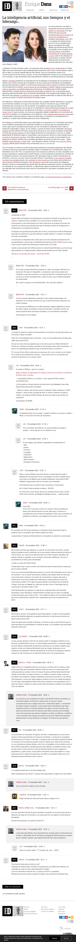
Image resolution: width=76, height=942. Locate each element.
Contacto (53, 10)
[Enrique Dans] (12, 6)
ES (72, 3)
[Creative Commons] (68, 934)
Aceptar (54, 938)
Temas (41, 10)
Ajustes (66, 938)
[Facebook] (60, 6)
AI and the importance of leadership (58, 177)
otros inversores (43, 160)
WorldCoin (36, 162)
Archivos (30, 10)
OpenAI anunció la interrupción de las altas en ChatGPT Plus (34, 91)
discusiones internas (16, 133)
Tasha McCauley (14, 141)
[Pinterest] (66, 6)
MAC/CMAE (57, 242)
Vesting (44, 231)
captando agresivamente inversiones (60, 114)
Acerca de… (65, 10)
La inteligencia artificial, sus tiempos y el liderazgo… (36, 19)
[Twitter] (63, 6)
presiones (31, 160)
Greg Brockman (53, 54)
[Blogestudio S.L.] (64, 928)
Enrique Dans (21, 695)
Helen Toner (26, 141)
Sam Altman (60, 39)
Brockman (61, 68)
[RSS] (72, 6)
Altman (48, 68)
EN (69, 3)
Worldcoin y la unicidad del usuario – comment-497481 (30, 254)
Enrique (38, 4)
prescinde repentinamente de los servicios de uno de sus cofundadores (60, 35)
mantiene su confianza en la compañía (26, 95)
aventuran (11, 81)
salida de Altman (54, 52)
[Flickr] (69, 6)
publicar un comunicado (56, 31)
